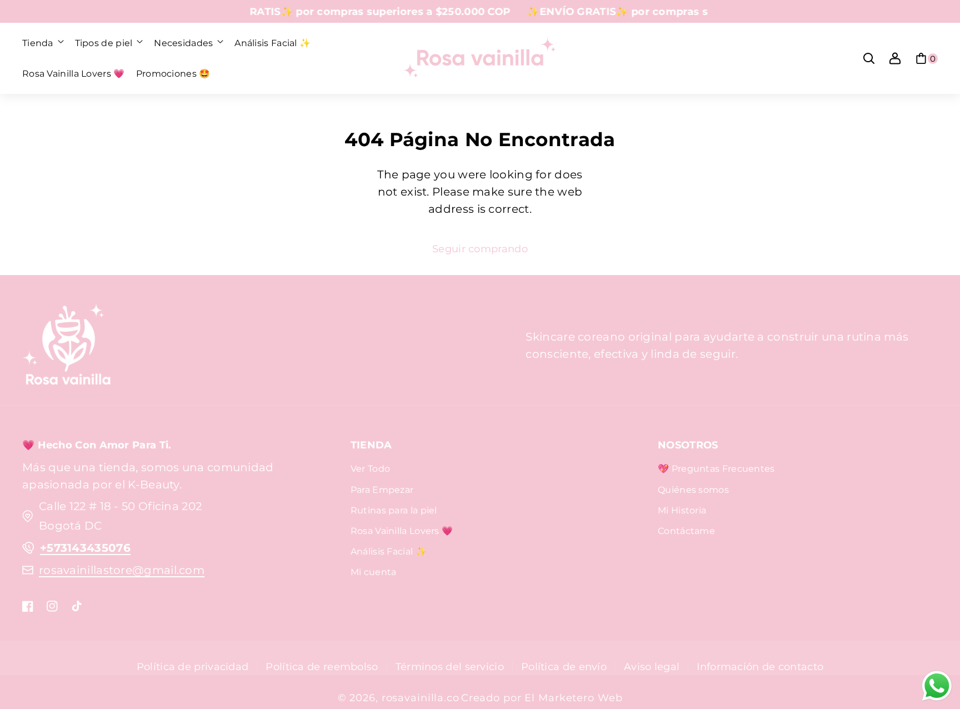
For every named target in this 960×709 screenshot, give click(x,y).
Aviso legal (651, 666)
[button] (43, 43)
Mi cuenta (374, 572)
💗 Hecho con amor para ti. (97, 445)
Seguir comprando (480, 248)
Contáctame (686, 531)
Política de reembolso (322, 666)
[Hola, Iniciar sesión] (895, 58)
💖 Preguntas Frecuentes (716, 468)
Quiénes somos (693, 490)
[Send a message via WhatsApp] (936, 685)
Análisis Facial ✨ (389, 551)
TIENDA (371, 445)
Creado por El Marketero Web (542, 697)
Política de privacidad (193, 666)
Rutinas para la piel (394, 510)
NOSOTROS (688, 445)
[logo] (66, 345)
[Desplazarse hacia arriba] (934, 641)
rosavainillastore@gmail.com (121, 570)
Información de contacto (760, 666)
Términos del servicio (450, 666)
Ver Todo (370, 468)
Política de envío (564, 666)
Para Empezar (382, 490)
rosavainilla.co (420, 697)
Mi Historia (682, 510)
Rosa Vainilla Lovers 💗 (402, 531)
